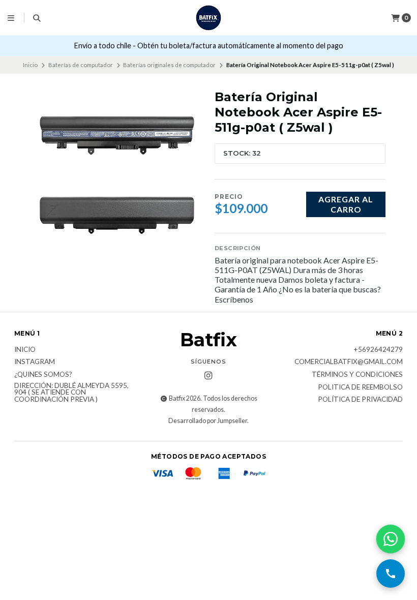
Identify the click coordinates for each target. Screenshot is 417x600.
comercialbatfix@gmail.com (348, 362)
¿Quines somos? (43, 374)
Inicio (30, 65)
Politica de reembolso (360, 387)
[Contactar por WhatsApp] (390, 539)
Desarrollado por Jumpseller (207, 421)
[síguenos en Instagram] (208, 375)
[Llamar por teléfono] (390, 573)
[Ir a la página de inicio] (208, 18)
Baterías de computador (80, 65)
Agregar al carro (345, 204)
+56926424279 (378, 349)
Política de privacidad (360, 399)
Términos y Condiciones (357, 374)
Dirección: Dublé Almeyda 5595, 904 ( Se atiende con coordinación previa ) (71, 392)
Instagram (34, 362)
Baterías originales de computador (169, 65)
